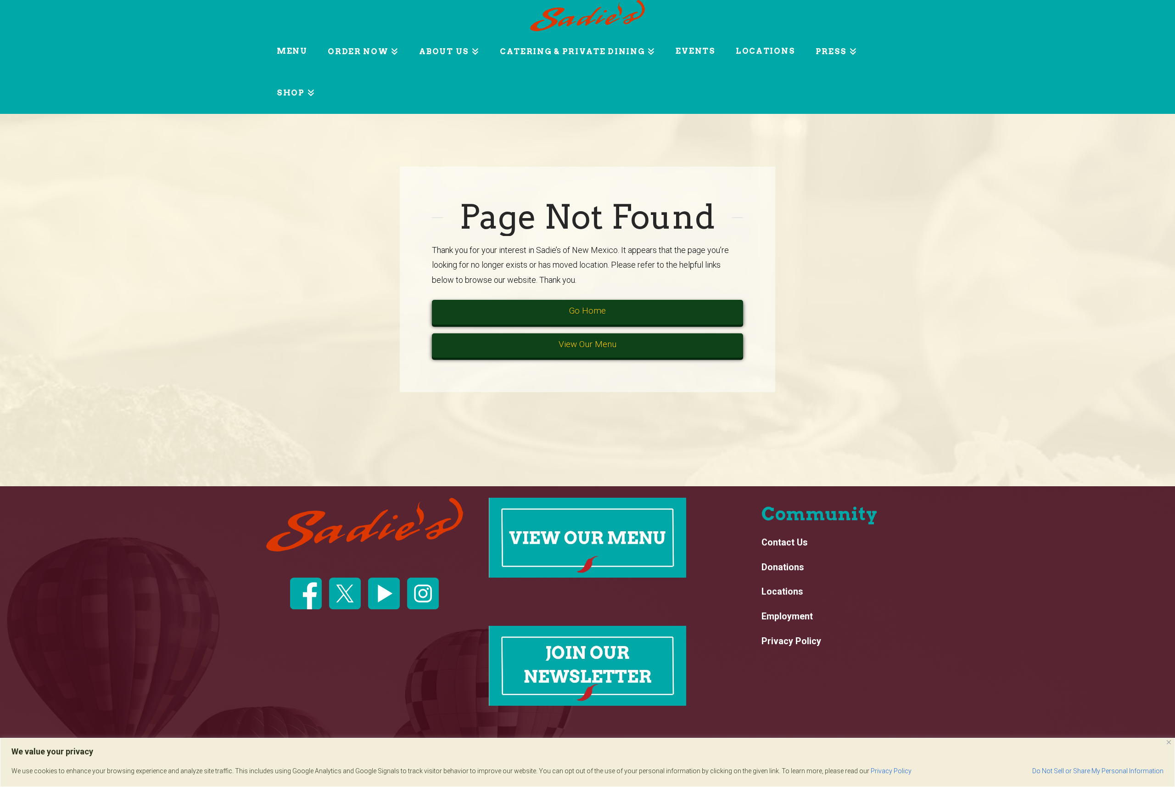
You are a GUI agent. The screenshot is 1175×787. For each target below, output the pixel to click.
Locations (782, 592)
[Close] (1169, 742)
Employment (787, 617)
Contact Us (784, 543)
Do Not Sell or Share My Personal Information (1098, 771)
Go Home (587, 310)
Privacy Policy (891, 771)
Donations (782, 567)
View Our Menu (587, 344)
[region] (587, 762)
